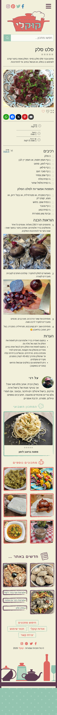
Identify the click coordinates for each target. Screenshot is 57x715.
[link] (44, 6)
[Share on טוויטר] (18, 117)
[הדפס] (47, 111)
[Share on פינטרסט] (25, 117)
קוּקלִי (21, 648)
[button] (52, 111)
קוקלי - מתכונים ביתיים (28, 21)
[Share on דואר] (31, 117)
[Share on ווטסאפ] (6, 117)
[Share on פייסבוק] (12, 117)
